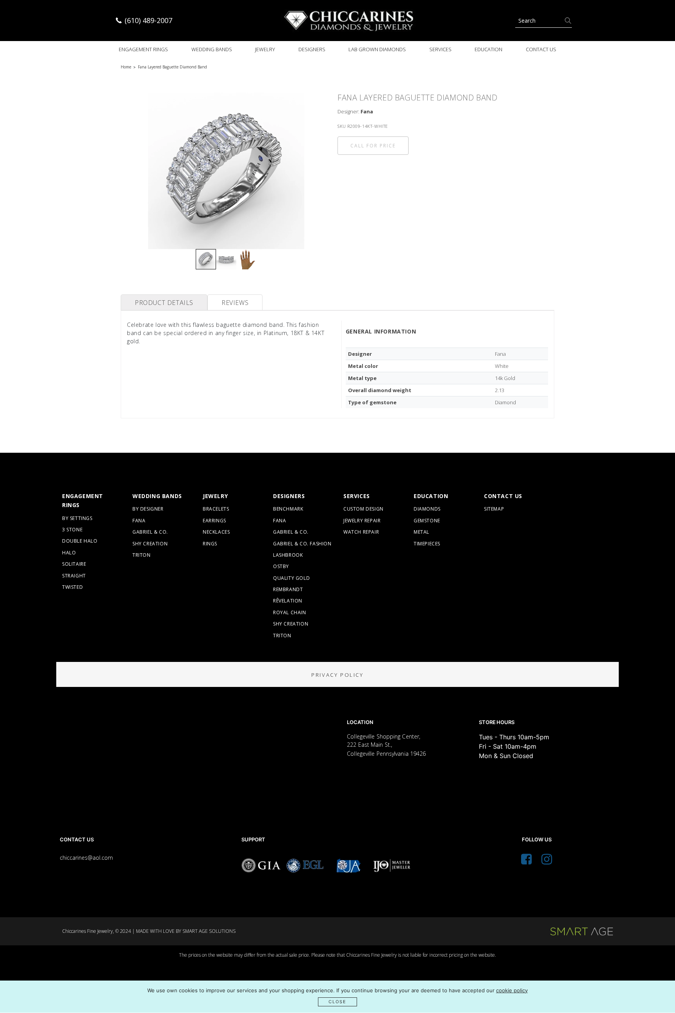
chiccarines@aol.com (86, 857)
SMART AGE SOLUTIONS (209, 931)
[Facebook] (526, 861)
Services (440, 49)
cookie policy (512, 990)
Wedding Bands (211, 49)
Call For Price (373, 145)
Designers (311, 49)
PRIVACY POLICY (337, 674)
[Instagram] (546, 861)
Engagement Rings (143, 49)
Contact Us (541, 49)
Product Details (164, 302)
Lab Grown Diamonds (377, 49)
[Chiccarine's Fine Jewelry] (349, 20)
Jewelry (265, 49)
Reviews (234, 302)
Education (488, 49)
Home (126, 67)
